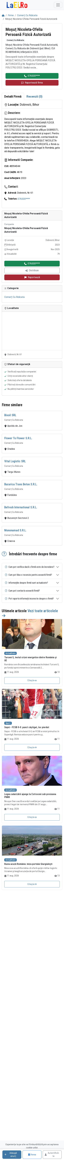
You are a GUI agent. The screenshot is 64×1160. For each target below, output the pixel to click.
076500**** (34, 75)
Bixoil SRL (10, 415)
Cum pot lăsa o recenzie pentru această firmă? (30, 574)
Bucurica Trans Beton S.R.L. (20, 484)
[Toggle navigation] (58, 5)
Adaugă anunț (13, 1154)
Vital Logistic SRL (15, 461)
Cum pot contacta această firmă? (24, 590)
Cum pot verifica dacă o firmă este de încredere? (31, 566)
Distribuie (34, 270)
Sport (8, 723)
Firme (11, 15)
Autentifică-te (53, 1154)
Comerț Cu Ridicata (27, 15)
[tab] (13, 96)
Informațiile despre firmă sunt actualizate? (28, 582)
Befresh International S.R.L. (20, 507)
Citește (31, 680)
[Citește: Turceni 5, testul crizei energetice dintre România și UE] (32, 634)
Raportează (34, 277)
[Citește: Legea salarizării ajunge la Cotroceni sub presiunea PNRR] (32, 771)
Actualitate (10, 653)
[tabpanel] (32, 154)
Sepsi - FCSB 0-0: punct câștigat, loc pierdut (26, 727)
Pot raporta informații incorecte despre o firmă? (31, 598)
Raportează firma (34, 82)
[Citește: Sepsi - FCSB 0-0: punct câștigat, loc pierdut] (32, 704)
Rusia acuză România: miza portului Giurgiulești (28, 864)
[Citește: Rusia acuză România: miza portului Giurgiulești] (32, 841)
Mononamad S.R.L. (15, 530)
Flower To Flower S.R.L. (18, 438)
